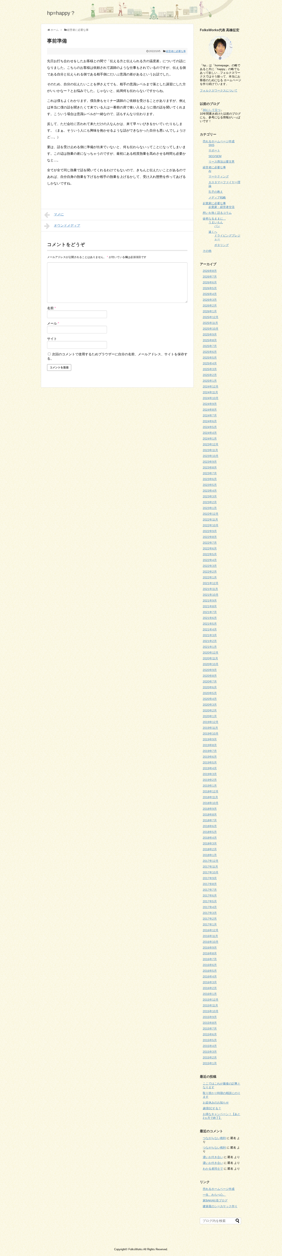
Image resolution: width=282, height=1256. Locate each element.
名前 (51, 308)
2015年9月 (210, 1017)
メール (53, 323)
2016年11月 (210, 936)
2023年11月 (210, 450)
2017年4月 (210, 907)
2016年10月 (210, 941)
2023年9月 (210, 461)
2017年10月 (210, 872)
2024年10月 (210, 398)
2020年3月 (210, 704)
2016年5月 (210, 970)
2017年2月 (210, 918)
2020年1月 (210, 716)
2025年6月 (210, 351)
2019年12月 (210, 722)
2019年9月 (210, 739)
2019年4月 (210, 768)
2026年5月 (210, 288)
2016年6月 (210, 965)
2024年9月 (210, 404)
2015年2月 (210, 1057)
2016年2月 (210, 988)
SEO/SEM (215, 156)
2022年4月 (210, 560)
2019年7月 (210, 751)
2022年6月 (210, 548)
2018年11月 (210, 797)
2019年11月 (210, 727)
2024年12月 (210, 386)
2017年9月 (210, 878)
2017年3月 (210, 913)
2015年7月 (210, 1028)
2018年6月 (210, 826)
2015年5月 (210, 1040)
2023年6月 (210, 479)
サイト (52, 338)
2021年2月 (210, 641)
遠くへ (213, 231)
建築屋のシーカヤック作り (220, 1206)
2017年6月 (210, 895)
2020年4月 (210, 699)
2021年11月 (210, 589)
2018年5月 (210, 832)
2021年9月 (210, 600)
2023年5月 (210, 484)
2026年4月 (210, 294)
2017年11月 (210, 866)
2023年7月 (210, 473)
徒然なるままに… (214, 218)
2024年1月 (210, 438)
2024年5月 (210, 427)
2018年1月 (210, 855)
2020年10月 (210, 664)
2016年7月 (210, 959)
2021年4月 (210, 629)
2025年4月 (210, 363)
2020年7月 (210, 681)
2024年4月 (210, 432)
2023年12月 (210, 444)
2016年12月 (210, 930)
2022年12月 (210, 513)
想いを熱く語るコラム (217, 212)
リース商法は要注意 (222, 161)
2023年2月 (210, 502)
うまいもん (216, 222)
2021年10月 (210, 594)
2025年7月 (210, 346)
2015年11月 (210, 1005)
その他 (207, 250)
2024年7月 (210, 415)
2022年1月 (210, 577)
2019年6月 (210, 756)
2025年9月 (210, 334)
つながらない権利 (214, 1138)
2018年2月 (210, 849)
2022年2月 (210, 571)
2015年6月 (210, 1034)
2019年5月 (210, 762)
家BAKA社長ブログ (215, 1200)
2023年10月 (210, 456)
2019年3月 (210, 774)
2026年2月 (210, 305)
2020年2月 (210, 710)
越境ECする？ (212, 1108)
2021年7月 (210, 612)
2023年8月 (210, 467)
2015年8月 (210, 1022)
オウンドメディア (67, 225)
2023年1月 (210, 508)
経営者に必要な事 (176, 51)
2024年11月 (210, 392)
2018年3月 (210, 843)
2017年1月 (210, 924)
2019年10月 (210, 733)
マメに (59, 214)
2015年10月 (210, 1011)
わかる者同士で (213, 1168)
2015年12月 (210, 999)
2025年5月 (210, 357)
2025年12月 (210, 317)
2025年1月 (210, 380)
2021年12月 (210, 583)
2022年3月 (210, 565)
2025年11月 (210, 323)
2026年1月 (210, 311)
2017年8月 (210, 884)
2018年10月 (210, 803)
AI (210, 171)
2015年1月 (210, 1063)
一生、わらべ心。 (214, 1194)
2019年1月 (210, 785)
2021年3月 (210, 635)
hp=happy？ (61, 13)
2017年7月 (210, 889)
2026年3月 (210, 299)
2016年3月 (210, 982)
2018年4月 (210, 837)
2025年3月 (210, 369)
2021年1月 (210, 646)
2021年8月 (210, 606)
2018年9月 (210, 808)
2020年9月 (210, 670)
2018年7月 (210, 820)
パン (217, 226)
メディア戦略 (217, 197)
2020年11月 (210, 658)
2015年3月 (210, 1051)
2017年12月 (210, 860)
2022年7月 (210, 542)
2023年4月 (210, 490)
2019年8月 (210, 745)
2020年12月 (210, 652)
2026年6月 (210, 282)
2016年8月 (210, 953)
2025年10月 (210, 328)
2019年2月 (210, 779)
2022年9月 (210, 531)
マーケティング (219, 176)
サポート (214, 150)
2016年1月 (210, 994)
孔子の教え (216, 191)
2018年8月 (210, 814)
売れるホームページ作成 (219, 141)
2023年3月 (210, 496)
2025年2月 (210, 375)
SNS (211, 145)
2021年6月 (210, 618)
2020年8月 (210, 675)
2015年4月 (210, 1046)
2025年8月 (210, 340)
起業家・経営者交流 (222, 207)
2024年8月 (210, 409)
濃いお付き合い (213, 1157)
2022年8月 (210, 537)
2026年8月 (210, 270)
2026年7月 (210, 276)
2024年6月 (210, 421)
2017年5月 (210, 901)
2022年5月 (210, 554)
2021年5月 (210, 623)
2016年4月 (210, 976)
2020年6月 (210, 687)
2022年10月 (210, 525)
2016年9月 (210, 947)
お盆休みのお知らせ (216, 1102)
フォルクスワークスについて (218, 90)
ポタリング (221, 245)
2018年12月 (210, 791)
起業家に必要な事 (214, 203)
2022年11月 (210, 519)
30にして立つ (211, 110)
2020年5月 (210, 693)
